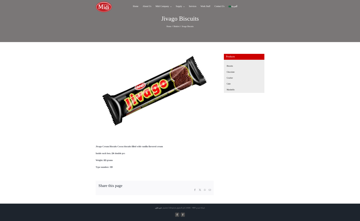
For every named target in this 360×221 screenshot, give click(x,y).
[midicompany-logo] (104, 2)
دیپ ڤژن (158, 208)
